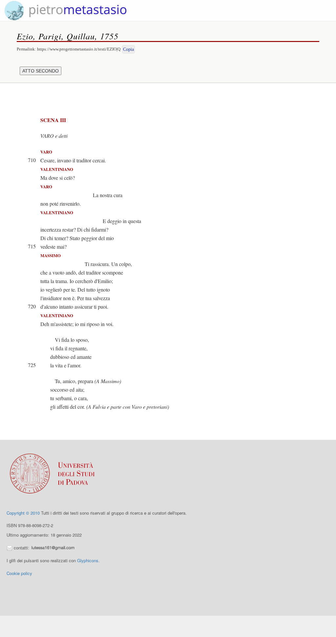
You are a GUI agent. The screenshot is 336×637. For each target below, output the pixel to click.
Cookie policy (19, 573)
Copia (128, 49)
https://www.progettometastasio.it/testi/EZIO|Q (78, 49)
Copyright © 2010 (23, 513)
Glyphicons (87, 560)
